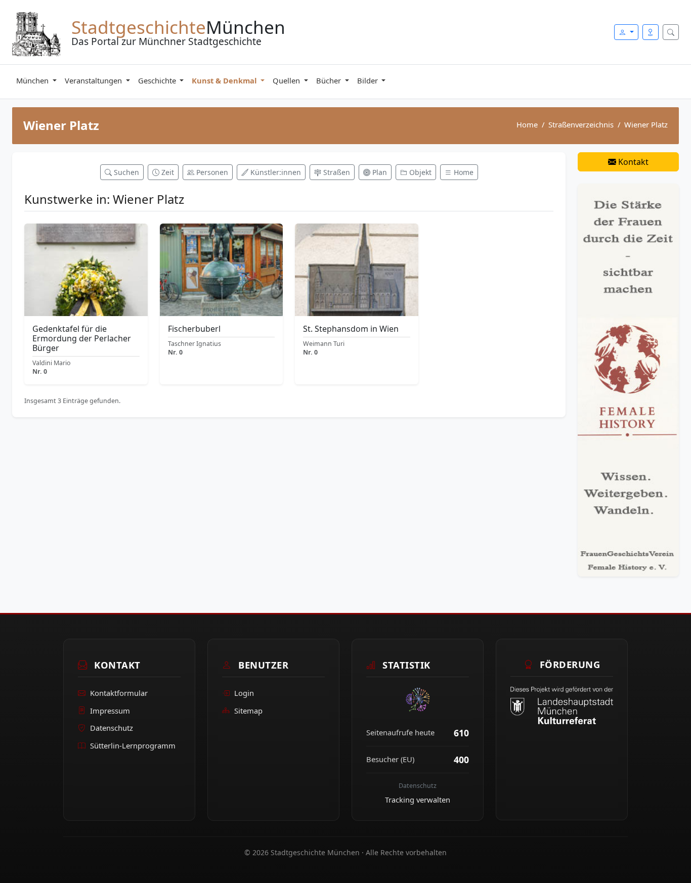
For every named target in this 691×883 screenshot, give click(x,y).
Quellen (287, 80)
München (33, 80)
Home (527, 124)
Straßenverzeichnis (581, 124)
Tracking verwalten (417, 799)
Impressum (110, 710)
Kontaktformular (119, 692)
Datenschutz (111, 728)
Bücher (329, 80)
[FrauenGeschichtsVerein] (628, 379)
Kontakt (632, 161)
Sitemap (248, 710)
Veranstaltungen (94, 80)
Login (244, 692)
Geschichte (158, 80)
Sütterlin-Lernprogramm (133, 745)
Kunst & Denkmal (225, 80)
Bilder (368, 80)
